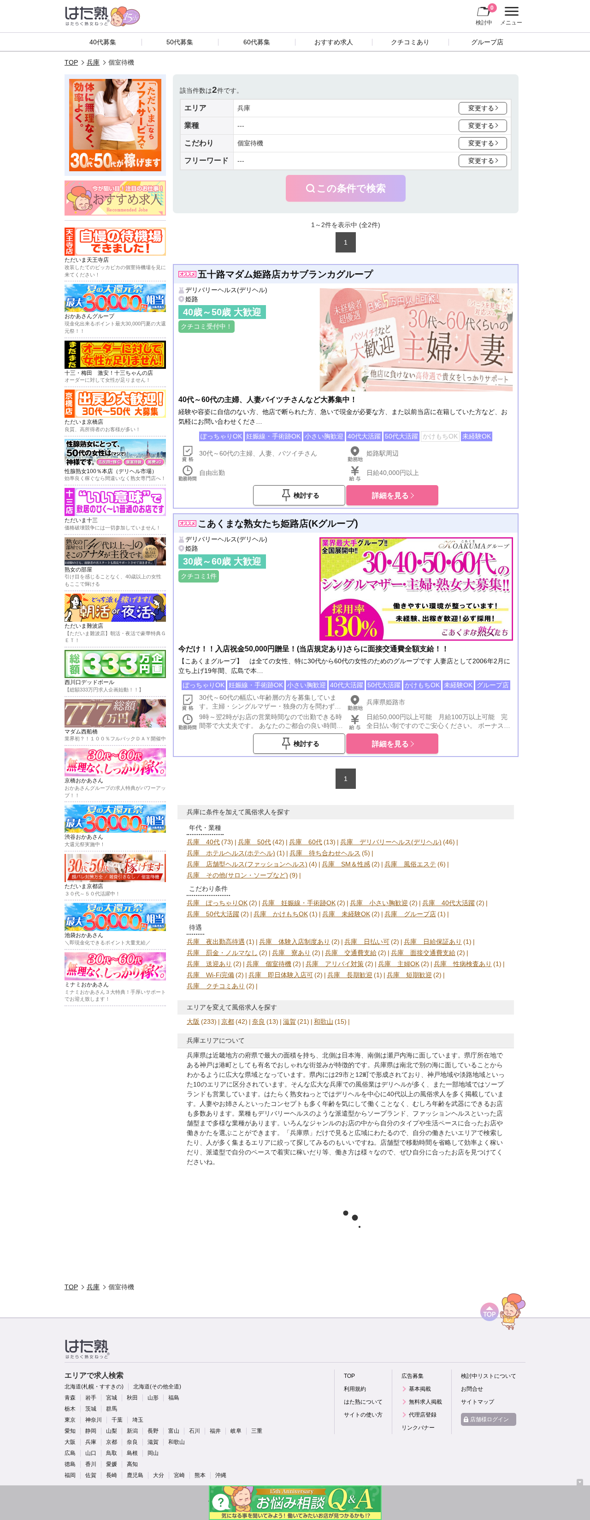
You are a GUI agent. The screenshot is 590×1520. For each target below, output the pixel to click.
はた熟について (363, 1402)
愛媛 (111, 1464)
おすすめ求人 (333, 42)
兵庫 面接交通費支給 (423, 952)
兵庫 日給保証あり (433, 941)
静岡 (90, 1431)
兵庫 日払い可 (366, 941)
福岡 (70, 1475)
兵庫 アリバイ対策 (335, 963)
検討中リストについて (488, 1376)
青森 (70, 1397)
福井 (215, 1431)
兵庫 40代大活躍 (448, 903)
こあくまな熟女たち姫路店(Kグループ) (278, 523)
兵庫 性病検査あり (463, 963)
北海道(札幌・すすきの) (94, 1386)
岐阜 (236, 1431)
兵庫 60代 (305, 842)
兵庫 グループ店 (410, 914)
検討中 (485, 15)
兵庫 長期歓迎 (349, 975)
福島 (173, 1397)
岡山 (153, 1453)
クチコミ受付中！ (206, 326)
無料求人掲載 (425, 1402)
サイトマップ (477, 1402)
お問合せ (472, 1389)
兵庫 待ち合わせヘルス (324, 853)
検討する (306, 495)
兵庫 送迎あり (209, 963)
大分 (158, 1475)
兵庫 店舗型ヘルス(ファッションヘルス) (247, 864)
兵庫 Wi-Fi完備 (210, 975)
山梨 (111, 1431)
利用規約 (355, 1389)
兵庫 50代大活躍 (213, 914)
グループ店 (487, 42)
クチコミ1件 (199, 576)
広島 (70, 1453)
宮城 (111, 1397)
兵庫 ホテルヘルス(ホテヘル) (231, 853)
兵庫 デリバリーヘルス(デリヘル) (391, 842)
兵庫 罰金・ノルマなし (222, 952)
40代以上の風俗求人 (416, 1094)
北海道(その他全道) (157, 1386)
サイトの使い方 (363, 1415)
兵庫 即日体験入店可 (280, 975)
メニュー (510, 17)
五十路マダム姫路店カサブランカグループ (285, 274)
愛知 (70, 1431)
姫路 (191, 299)
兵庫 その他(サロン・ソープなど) (237, 875)
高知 (132, 1464)
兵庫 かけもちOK (281, 914)
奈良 (258, 1021)
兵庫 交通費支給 (351, 952)
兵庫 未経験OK (346, 914)
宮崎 (179, 1475)
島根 (132, 1453)
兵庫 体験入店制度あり (294, 941)
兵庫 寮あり (291, 952)
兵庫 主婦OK (398, 963)
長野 (153, 1431)
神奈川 (93, 1420)
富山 (173, 1431)
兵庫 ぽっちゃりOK (217, 903)
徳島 (70, 1464)
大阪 (193, 1021)
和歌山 (323, 1021)
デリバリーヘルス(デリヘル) (226, 290)
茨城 (90, 1409)
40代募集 (102, 42)
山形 (153, 1397)
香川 (90, 1464)
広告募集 (412, 1376)
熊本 (200, 1475)
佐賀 (90, 1475)
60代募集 (256, 42)
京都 (227, 1021)
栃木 (70, 1409)
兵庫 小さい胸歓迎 (379, 903)
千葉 (117, 1420)
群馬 (111, 1409)
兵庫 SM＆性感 (346, 864)
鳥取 (111, 1453)
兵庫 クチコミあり (216, 986)
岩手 (90, 1397)
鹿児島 (135, 1475)
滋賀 (289, 1021)
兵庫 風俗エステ (410, 864)
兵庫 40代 (203, 842)
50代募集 (179, 42)
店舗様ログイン (489, 1419)
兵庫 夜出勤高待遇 (216, 941)
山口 (90, 1453)
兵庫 (93, 62)
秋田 (132, 1397)
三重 (256, 1431)
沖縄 (220, 1475)
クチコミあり (410, 42)
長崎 (111, 1475)
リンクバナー (418, 1427)
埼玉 (137, 1420)
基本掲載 (420, 1389)
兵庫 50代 (254, 842)
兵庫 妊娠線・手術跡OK (299, 903)
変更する (481, 108)
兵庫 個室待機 (268, 963)
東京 (70, 1420)
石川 (194, 1431)
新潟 (132, 1431)
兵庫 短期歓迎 (409, 975)
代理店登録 (423, 1415)
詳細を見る (390, 495)
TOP (71, 62)
